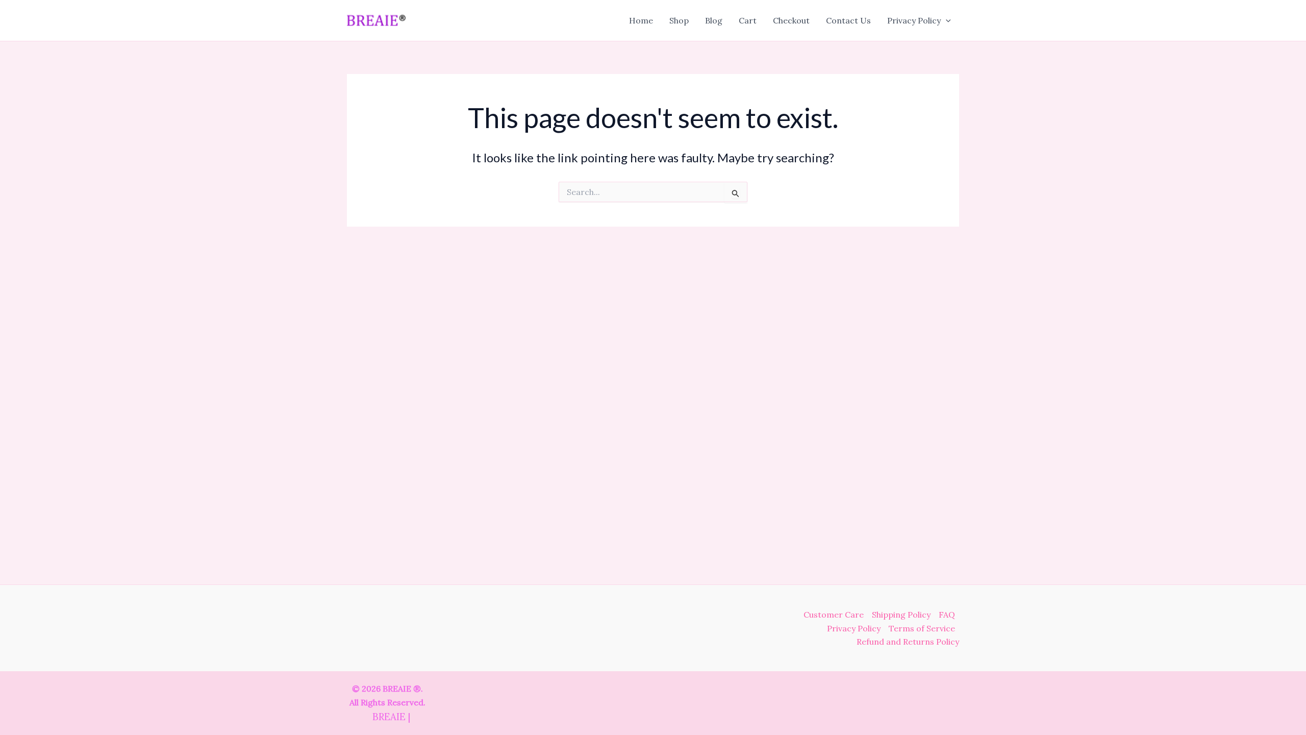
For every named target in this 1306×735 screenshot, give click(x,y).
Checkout (791, 20)
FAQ (947, 614)
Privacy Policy (914, 20)
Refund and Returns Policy (908, 641)
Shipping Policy (901, 614)
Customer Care (833, 614)
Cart (748, 20)
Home (641, 20)
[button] (946, 20)
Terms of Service (922, 628)
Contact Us (848, 20)
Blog (713, 20)
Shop (679, 20)
